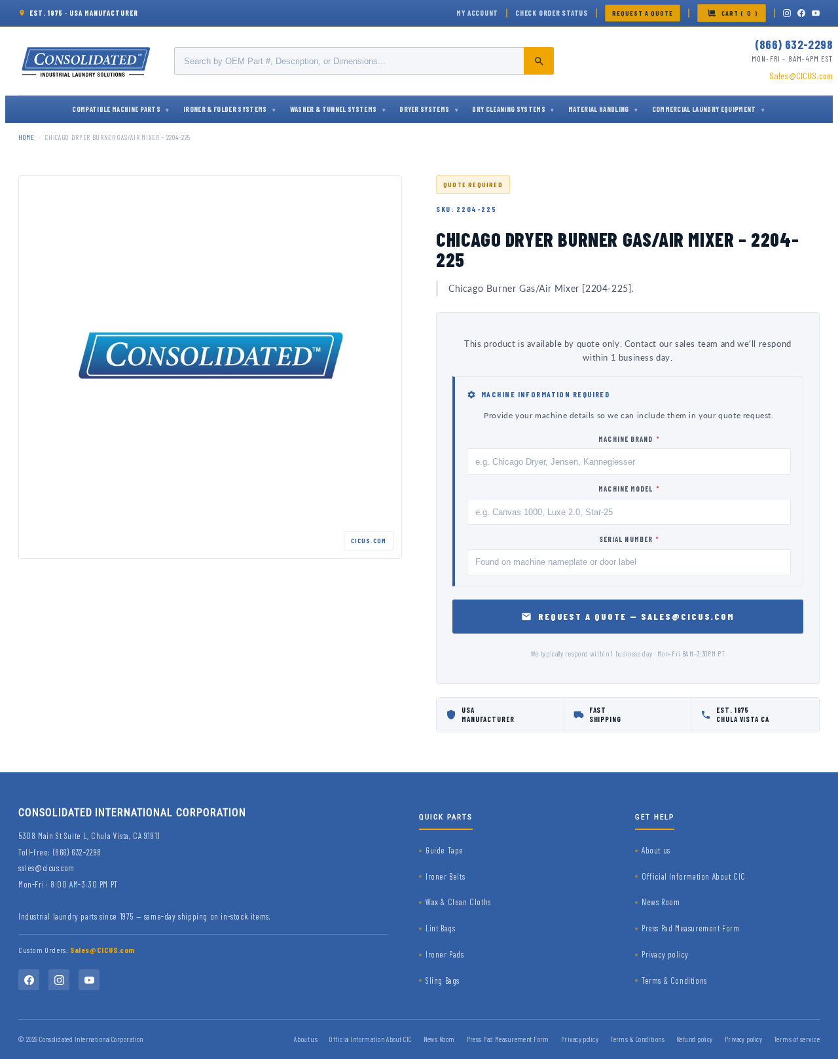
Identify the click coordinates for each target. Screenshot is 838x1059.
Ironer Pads (445, 954)
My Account (477, 13)
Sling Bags (443, 980)
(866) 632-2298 (794, 44)
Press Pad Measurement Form (691, 928)
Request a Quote (642, 13)
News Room (661, 902)
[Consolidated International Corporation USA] (87, 61)
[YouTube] (816, 13)
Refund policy (694, 1039)
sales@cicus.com (46, 868)
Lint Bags (440, 928)
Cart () (739, 13)
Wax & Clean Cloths (458, 902)
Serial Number (629, 539)
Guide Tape (445, 850)
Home (26, 137)
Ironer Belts (445, 876)
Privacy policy (665, 954)
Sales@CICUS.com (801, 75)
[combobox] (364, 61)
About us (656, 850)
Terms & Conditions (674, 980)
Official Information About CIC (694, 876)
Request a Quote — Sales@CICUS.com (636, 616)
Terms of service (797, 1039)
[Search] (539, 61)
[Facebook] (801, 13)
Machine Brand (628, 439)
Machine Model (628, 488)
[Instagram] (787, 13)
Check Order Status (551, 13)
